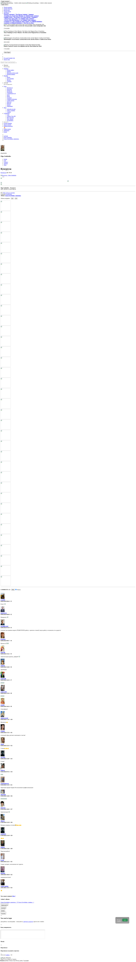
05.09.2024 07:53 (5, 771)
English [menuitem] (10, 58)
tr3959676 (3, 834)
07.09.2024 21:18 (5, 835)
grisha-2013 (4, 691)
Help (2, 959)
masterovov (4, 613)
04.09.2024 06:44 (5, 601)
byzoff (2, 860)
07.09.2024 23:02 (5, 848)
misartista (3, 794)
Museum (7, 66)
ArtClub (8, 83)
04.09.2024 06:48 (5, 614)
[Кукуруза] (8, 175)
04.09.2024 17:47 (5, 719)
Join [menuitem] (9, 59)
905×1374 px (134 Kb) (9, 192)
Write (13, 589)
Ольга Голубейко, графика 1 (26, 902)
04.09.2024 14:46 (5, 667)
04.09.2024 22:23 (5, 745)
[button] (8, 7)
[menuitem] (14, 58)
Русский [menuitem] (6, 58)
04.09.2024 (9, 194)
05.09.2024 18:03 (5, 809)
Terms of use (12, 960)
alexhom (3, 873)
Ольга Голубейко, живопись (13, 195)
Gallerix (8, 955)
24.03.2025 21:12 (5, 887)
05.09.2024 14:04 (5, 796)
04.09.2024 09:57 (5, 640)
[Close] (1, 915)
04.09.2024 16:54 (5, 706)
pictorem (3, 807)
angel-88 (3, 652)
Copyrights (26, 960)
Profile (5, 159)
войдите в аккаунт (28, 921)
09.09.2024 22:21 (5, 861)
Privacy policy (19, 960)
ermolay (3, 731)
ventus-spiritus (4, 886)
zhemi (2, 744)
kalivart (3, 770)
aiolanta (3, 665)
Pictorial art (3, 172)
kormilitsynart (4, 626)
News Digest (7, 52)
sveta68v (3, 599)
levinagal (3, 639)
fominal (3, 847)
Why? (13, 896)
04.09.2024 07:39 (5, 627)
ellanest (3, 821)
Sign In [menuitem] (5, 59)
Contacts (14, 959)
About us (9, 959)
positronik (3, 678)
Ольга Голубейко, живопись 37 (9, 902)
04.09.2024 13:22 (5, 653)
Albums (6, 163)
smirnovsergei (4, 718)
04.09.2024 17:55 (5, 732)
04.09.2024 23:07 (5, 758)
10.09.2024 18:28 (5, 874)
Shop (5, 165)
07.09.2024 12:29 (5, 822)
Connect (6, 162)
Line (5, 160)
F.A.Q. (5, 959)
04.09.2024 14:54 (5, 680)
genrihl (2, 705)
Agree (125, 920)
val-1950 (3, 757)
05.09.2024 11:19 (5, 785)
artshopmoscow (5, 783)
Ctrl (12, 198)
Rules (7, 960)
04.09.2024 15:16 (5, 693)
